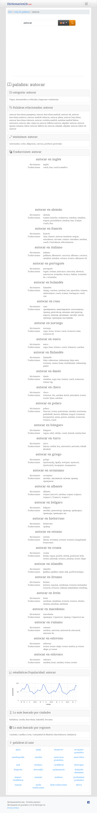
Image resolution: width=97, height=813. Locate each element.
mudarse (59, 777)
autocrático (79, 757)
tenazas (18, 784)
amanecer (58, 749)
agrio (18, 749)
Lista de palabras (22, 12)
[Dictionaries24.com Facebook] (88, 802)
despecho (18, 769)
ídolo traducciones (58, 784)
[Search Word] (72, 23)
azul (18, 764)
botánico (38, 764)
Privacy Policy (13, 808)
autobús (38, 757)
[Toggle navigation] (86, 3)
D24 (10, 12)
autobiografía (18, 757)
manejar (38, 777)
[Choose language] (63, 23)
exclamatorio (59, 769)
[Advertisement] (48, 52)
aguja (38, 749)
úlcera (79, 784)
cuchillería (59, 764)
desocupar (79, 764)
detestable (38, 769)
